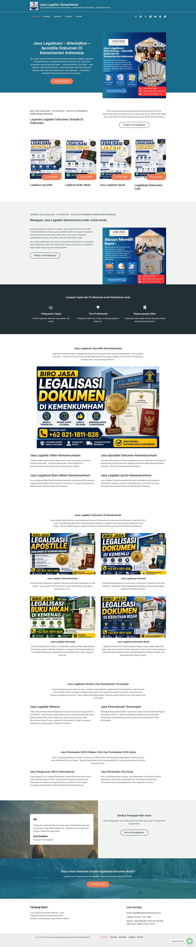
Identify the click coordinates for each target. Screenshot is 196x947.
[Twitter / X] (146, 17)
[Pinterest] (160, 17)
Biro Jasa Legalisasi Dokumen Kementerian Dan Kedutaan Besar (68, 937)
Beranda (35, 16)
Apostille (57, 16)
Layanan (68, 16)
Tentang (46, 16)
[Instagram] (136, 17)
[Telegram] (165, 17)
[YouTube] (155, 17)
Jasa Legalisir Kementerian (59, 4)
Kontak (79, 16)
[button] (51, 177)
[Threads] (150, 17)
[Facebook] (141, 17)
